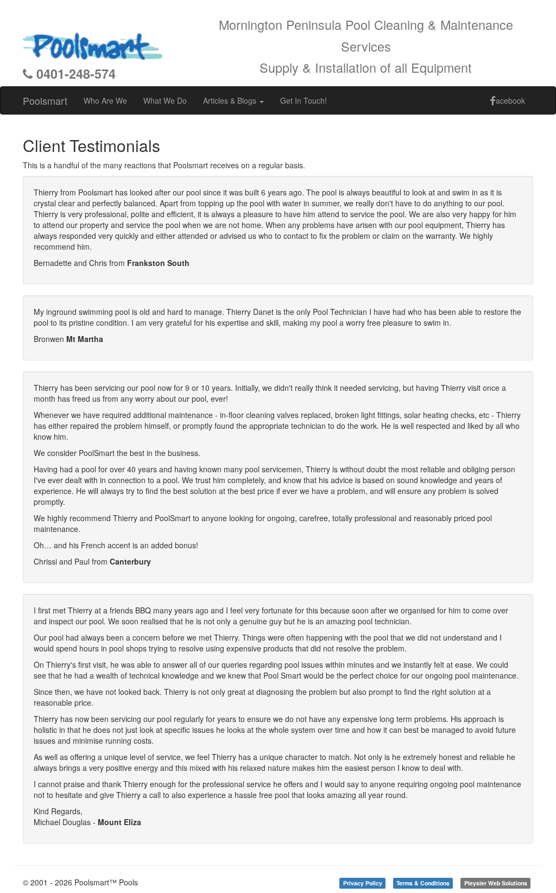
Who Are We (105, 100)
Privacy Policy (362, 883)
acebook (510, 100)
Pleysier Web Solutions (495, 883)
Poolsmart (45, 100)
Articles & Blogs (230, 100)
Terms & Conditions (423, 883)
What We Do (165, 100)
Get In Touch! (303, 100)
